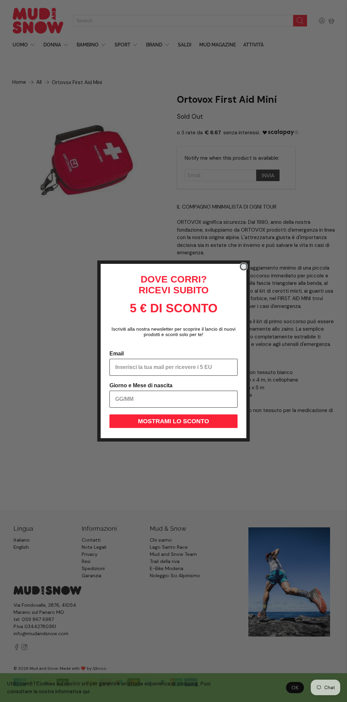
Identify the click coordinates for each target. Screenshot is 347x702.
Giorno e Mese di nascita (140, 385)
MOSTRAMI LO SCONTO (173, 421)
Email (116, 353)
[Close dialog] (243, 266)
